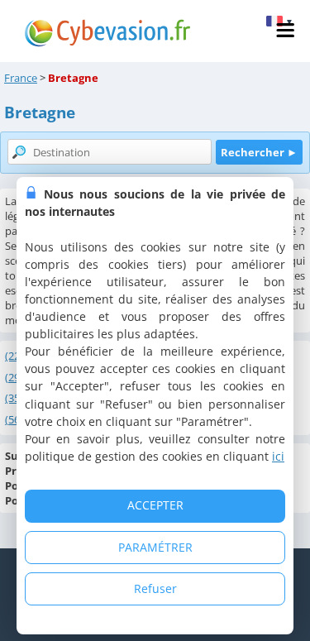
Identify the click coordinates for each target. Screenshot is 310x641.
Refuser (155, 588)
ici (278, 456)
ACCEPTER (155, 505)
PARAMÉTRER (155, 547)
